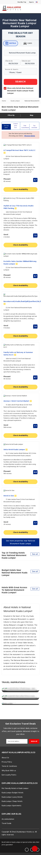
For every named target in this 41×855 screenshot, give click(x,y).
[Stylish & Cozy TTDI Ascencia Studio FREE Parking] (20, 199)
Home (4, 101)
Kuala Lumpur (15, 101)
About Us (5, 757)
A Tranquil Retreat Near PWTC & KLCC (19, 150)
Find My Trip (21, 2)
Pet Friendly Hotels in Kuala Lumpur (15, 788)
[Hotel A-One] (20, 490)
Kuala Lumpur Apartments (11, 805)
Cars (29, 43)
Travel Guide (6, 823)
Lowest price (15, 126)
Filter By (10, 115)
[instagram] (37, 850)
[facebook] (27, 850)
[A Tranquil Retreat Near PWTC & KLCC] (20, 145)
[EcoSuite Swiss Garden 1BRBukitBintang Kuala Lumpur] (20, 255)
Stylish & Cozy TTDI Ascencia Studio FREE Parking (18, 207)
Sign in (31, 2)
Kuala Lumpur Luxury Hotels (12, 797)
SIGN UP (34, 741)
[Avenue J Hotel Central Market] (20, 396)
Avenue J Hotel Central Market (17, 401)
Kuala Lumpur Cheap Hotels (12, 801)
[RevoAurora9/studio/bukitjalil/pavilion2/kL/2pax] (20, 295)
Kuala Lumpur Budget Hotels (12, 792)
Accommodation (8, 819)
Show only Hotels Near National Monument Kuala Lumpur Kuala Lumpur (20, 91)
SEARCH (20, 82)
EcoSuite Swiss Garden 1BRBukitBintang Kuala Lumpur (20, 262)
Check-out (26, 61)
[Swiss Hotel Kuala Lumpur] (20, 444)
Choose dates (29, 136)
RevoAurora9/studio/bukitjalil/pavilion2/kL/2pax (20, 301)
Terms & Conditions (9, 766)
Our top (6, 127)
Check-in (9, 61)
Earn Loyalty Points (9, 775)
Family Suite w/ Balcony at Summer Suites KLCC (18, 353)
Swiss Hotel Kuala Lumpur (15, 449)
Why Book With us (9, 770)
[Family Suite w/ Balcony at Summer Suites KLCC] (20, 346)
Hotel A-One (9, 496)
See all (35, 554)
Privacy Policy (7, 762)
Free (25, 127)
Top (34, 127)
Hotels (12, 43)
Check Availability (20, 189)
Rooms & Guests (11, 69)
